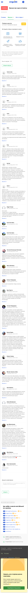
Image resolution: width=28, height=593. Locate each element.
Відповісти (4, 80)
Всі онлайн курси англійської (7, 502)
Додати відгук (7, 65)
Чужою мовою (11, 557)
